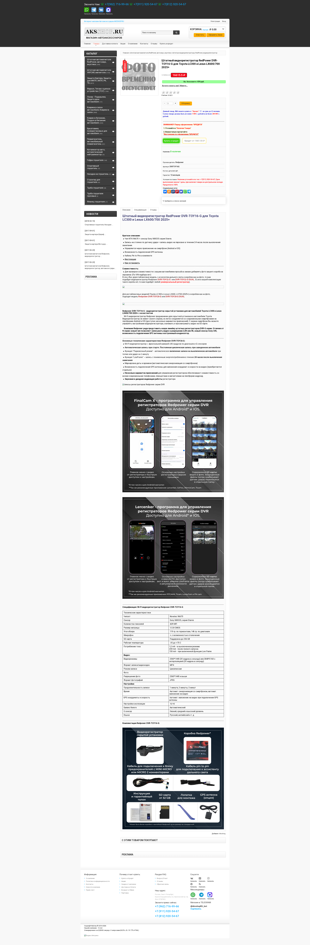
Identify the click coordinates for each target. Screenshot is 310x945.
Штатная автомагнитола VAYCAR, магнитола (99, 71)
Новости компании (93, 887)
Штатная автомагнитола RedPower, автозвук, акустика (99, 62)
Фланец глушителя (97, 201)
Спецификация (140, 210)
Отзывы (153, 210)
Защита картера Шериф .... (95, 234)
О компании (90, 878)
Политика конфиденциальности (98, 881)
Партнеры (125, 893)
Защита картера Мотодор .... (96, 244)
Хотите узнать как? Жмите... (175, 86)
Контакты (89, 884)
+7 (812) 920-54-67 (167, 916)
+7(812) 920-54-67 (174, 4)
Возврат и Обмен (127, 890)
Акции (123, 881)
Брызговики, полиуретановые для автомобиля (97, 131)
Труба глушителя (96, 188)
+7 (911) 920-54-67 (167, 911)
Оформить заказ (215, 35)
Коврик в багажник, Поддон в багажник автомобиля (96, 120)
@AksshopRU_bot (198, 906)
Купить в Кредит (127, 878)
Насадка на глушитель (99, 174)
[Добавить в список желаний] (174, 201)
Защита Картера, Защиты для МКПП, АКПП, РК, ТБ (99, 80)
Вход (224, 21)
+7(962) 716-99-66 (116, 4)
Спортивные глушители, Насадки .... (99, 225)
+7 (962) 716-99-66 (167, 906)
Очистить (200, 35)
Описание (126, 210)
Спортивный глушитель (93, 167)
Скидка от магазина (128, 884)
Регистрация (215, 21)
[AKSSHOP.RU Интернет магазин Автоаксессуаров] (104, 29)
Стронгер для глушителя (93, 180)
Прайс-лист (90, 890)
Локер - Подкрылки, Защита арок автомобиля (96, 99)
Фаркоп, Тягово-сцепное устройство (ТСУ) (98, 89)
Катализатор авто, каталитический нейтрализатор (96, 152)
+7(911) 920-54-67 (145, 4)
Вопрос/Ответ (162, 878)
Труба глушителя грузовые (95, 194)
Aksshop (222, 833)
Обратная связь (163, 884)
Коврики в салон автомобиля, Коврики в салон (98, 109)
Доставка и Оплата (128, 887)
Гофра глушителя (97, 160)
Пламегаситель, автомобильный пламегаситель (96, 141)
